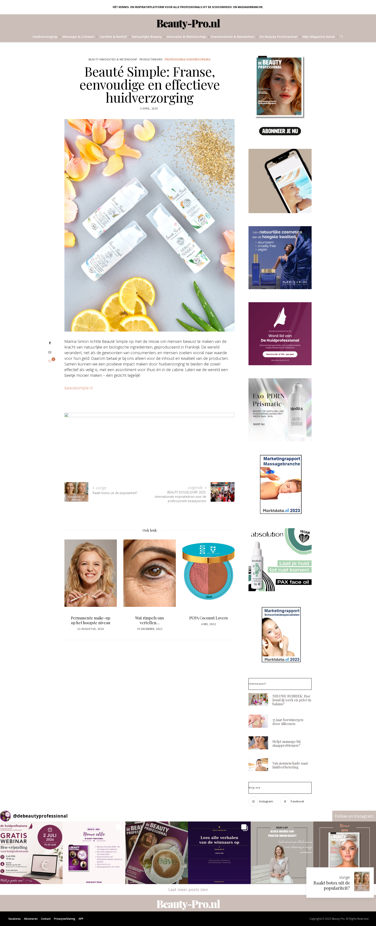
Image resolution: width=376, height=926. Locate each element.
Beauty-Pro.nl (188, 23)
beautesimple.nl (78, 387)
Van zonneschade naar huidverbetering (290, 765)
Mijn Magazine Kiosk (318, 36)
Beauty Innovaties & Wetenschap (113, 59)
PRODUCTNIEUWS (151, 59)
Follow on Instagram (354, 816)
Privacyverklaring (64, 919)
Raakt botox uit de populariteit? (332, 885)
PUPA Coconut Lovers (149, 618)
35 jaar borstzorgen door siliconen (287, 721)
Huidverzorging (45, 36)
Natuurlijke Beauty (147, 36)
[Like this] (49, 361)
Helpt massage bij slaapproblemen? (286, 743)
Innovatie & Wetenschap (186, 36)
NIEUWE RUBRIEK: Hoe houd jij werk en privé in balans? (291, 700)
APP (81, 919)
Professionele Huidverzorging (187, 59)
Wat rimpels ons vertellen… (90, 620)
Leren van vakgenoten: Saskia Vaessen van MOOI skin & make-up (208, 622)
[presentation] (74, 580)
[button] (31, 852)
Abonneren (31, 919)
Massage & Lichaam (78, 36)
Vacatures (14, 919)
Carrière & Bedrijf (113, 36)
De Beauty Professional (278, 36)
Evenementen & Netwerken (232, 36)
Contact (46, 919)
